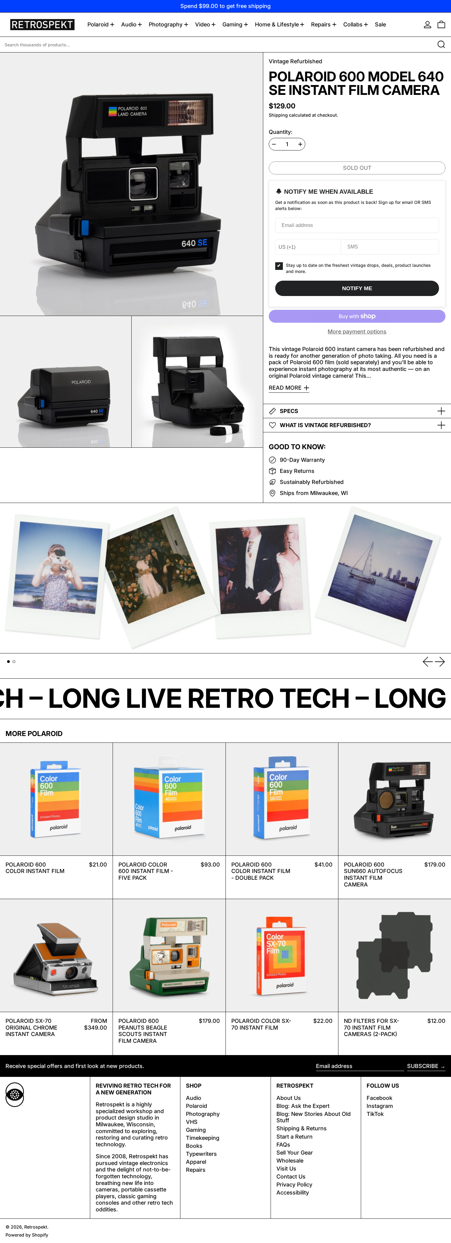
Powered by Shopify (27, 1234)
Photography (203, 1114)
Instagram (380, 1106)
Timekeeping (202, 1138)
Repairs (196, 1170)
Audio (193, 1098)
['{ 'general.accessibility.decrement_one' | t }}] (274, 144)
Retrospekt (35, 1226)
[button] (441, 25)
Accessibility (292, 1192)
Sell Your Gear (294, 1152)
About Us (288, 1098)
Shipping (278, 115)
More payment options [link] (357, 331)
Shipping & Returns (301, 1128)
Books (194, 1146)
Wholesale (289, 1160)
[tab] (8, 661)
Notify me (357, 288)
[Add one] (300, 144)
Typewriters (201, 1154)
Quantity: (280, 132)
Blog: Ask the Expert (303, 1106)
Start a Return (294, 1136)
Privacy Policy (294, 1184)
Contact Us (291, 1176)
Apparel (196, 1162)
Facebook (379, 1098)
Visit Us (286, 1168)
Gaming (196, 1130)
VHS (192, 1122)
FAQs (283, 1144)
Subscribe (422, 1066)
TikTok (375, 1114)
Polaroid (196, 1106)
